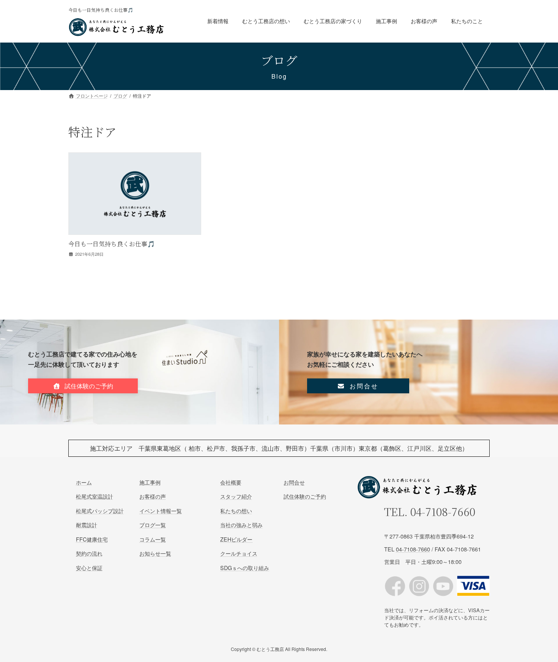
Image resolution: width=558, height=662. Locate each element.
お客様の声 (152, 496)
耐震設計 (86, 525)
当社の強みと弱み (241, 525)
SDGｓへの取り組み (244, 568)
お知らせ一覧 (155, 553)
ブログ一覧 (152, 525)
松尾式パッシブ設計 (100, 511)
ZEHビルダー (236, 539)
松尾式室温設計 (94, 496)
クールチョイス (238, 553)
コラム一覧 (152, 539)
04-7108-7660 (442, 511)
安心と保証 (89, 568)
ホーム (84, 482)
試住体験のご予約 (305, 496)
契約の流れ (89, 553)
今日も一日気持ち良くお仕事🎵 (111, 243)
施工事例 (150, 482)
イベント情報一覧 (160, 511)
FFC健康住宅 (92, 539)
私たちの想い (236, 511)
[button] (83, 386)
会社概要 (230, 482)
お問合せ (294, 482)
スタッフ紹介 (236, 496)
